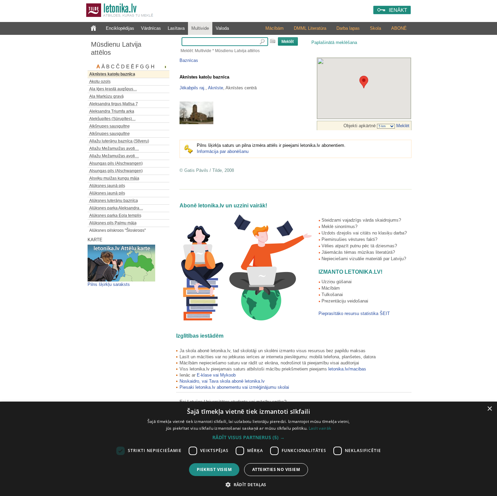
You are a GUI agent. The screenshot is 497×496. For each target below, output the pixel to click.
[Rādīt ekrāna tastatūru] (272, 41)
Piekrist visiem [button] (214, 469)
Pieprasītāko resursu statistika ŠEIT (354, 313)
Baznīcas (189, 60)
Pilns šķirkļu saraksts (109, 284)
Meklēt (402, 125)
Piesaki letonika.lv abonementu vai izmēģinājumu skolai (234, 387)
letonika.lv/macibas (347, 368)
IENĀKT (398, 10)
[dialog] (248, 449)
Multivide (200, 28)
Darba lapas (348, 28)
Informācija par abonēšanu (223, 151)
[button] (248, 437)
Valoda (222, 28)
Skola (375, 28)
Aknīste (215, 87)
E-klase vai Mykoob (216, 375)
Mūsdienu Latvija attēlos (116, 48)
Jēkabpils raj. (193, 87)
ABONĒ (399, 28)
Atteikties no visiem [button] (276, 469)
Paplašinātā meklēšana (334, 42)
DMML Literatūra (310, 28)
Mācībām (274, 28)
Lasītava (176, 28)
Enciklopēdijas (120, 28)
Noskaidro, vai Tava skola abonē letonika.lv (222, 381)
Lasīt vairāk (320, 428)
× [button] (489, 408)
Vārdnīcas (151, 28)
